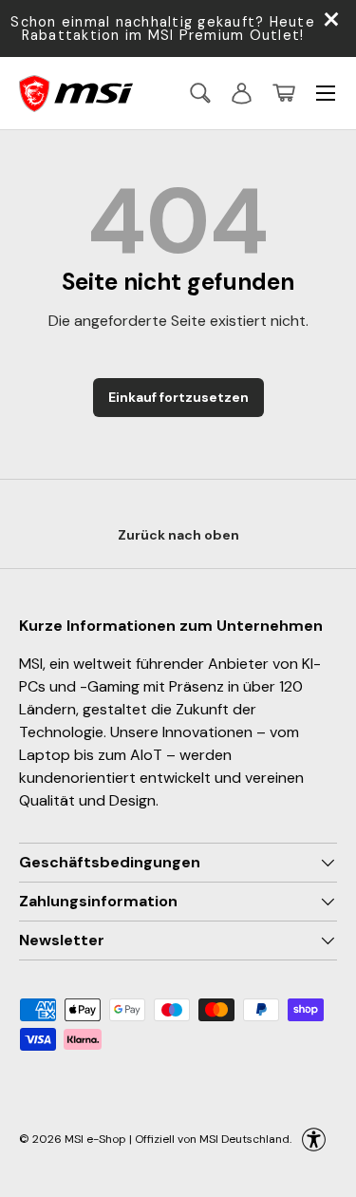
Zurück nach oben (178, 534)
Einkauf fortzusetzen (178, 397)
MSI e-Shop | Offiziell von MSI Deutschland (177, 1138)
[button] (284, 93)
